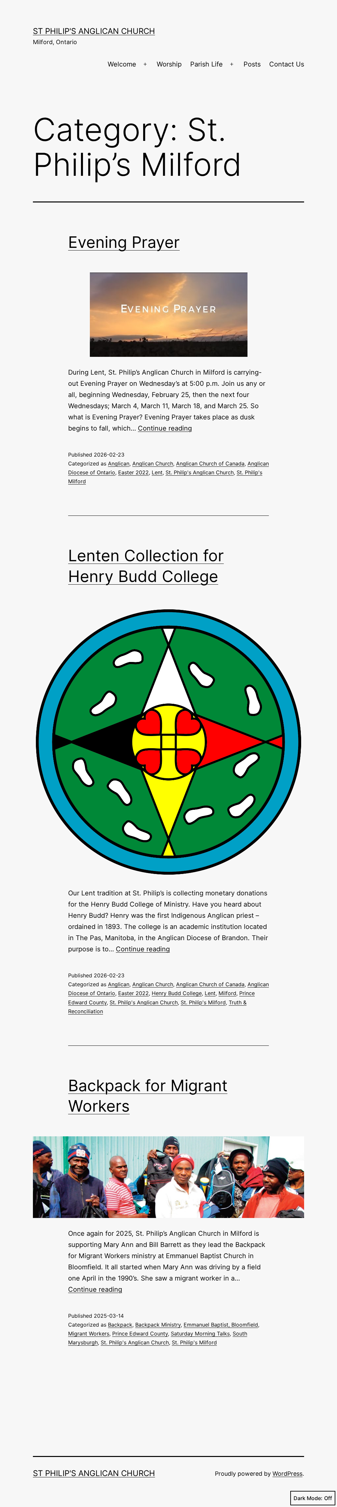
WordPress (287, 1473)
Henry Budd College (177, 993)
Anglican (118, 463)
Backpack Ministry (158, 1324)
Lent (157, 472)
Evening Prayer (124, 242)
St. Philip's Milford (203, 1002)
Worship (169, 64)
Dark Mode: (308, 1498)
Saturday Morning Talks (200, 1333)
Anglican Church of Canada (210, 463)
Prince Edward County (140, 1333)
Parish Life (206, 64)
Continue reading (165, 428)
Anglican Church (152, 463)
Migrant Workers (88, 1333)
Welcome (122, 64)
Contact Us (286, 64)
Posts (252, 64)
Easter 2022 (133, 472)
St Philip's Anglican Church (94, 31)
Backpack (120, 1324)
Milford (227, 993)
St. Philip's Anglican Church (200, 472)
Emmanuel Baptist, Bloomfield (221, 1324)
